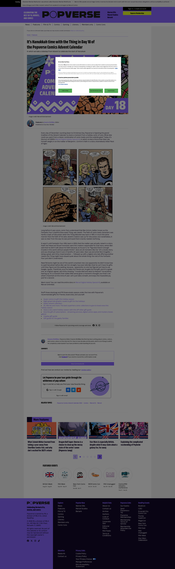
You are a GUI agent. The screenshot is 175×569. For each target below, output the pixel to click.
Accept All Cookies (111, 90)
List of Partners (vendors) (63, 84)
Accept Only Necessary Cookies (96, 90)
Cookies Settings (65, 90)
